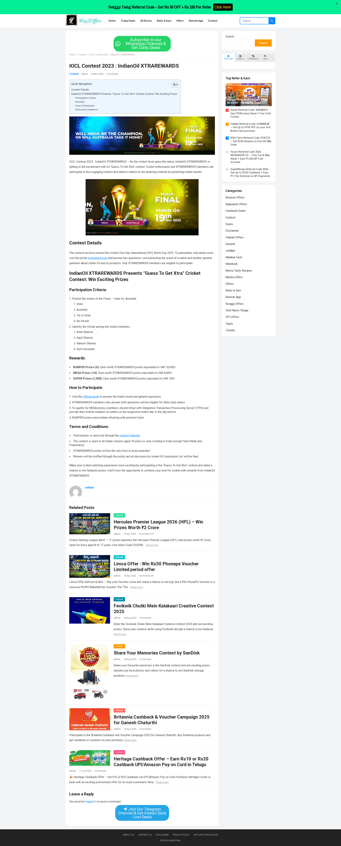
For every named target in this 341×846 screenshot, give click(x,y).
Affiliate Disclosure (206, 834)
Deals (229, 224)
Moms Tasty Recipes (239, 270)
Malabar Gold (234, 257)
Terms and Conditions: (86, 109)
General (230, 244)
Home (72, 54)
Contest (82, 54)
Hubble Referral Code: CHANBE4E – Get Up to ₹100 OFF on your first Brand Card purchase (250, 127)
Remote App (233, 297)
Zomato (230, 330)
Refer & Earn (233, 290)
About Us (128, 834)
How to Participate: (85, 105)
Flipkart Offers (235, 237)
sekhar (84, 74)
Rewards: (80, 101)
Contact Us (145, 834)
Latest (240, 59)
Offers (230, 284)
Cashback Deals (236, 210)
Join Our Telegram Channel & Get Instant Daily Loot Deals (142, 813)
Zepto (229, 323)
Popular (228, 59)
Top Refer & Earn (238, 78)
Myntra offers (234, 277)
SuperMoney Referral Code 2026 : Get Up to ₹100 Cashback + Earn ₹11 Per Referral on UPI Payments (250, 173)
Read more (152, 545)
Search (230, 36)
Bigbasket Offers (236, 204)
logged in (91, 801)
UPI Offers (232, 317)
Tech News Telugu (237, 310)
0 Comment (112, 74)
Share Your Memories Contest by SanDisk (157, 653)
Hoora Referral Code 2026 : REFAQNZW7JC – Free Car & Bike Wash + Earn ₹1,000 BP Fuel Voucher (250, 157)
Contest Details (80, 89)
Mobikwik (232, 264)
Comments (253, 59)
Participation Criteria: (85, 98)
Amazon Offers (235, 197)
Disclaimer (232, 230)
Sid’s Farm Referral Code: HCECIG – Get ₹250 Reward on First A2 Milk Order (251, 141)
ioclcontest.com (97, 258)
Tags (265, 59)
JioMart (230, 250)
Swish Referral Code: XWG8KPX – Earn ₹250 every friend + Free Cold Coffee (251, 113)
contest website (130, 435)
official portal (91, 396)
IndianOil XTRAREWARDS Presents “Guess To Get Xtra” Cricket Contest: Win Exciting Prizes (124, 93)
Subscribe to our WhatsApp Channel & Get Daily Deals (145, 43)
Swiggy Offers (235, 303)
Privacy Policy (181, 834)
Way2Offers (174, 840)
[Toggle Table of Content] (173, 84)
